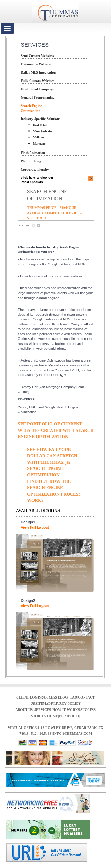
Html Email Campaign (37, 89)
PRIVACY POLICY (66, 703)
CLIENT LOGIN (28, 697)
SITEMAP (43, 703)
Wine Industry (43, 131)
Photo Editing (31, 161)
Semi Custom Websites (37, 55)
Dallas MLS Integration (38, 72)
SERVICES (42, 710)
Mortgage (39, 143)
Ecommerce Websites (36, 64)
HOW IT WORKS (66, 710)
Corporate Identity (35, 169)
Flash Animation (33, 152)
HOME (52, 716)
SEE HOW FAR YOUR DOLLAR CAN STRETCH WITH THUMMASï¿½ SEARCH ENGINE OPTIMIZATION (52, 462)
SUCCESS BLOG (55, 697)
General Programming (38, 97)
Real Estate (40, 125)
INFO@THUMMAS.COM (72, 733)
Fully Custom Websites (37, 80)
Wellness (38, 137)
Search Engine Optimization (31, 108)
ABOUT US (24, 710)
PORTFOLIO (69, 716)
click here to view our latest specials (37, 180)
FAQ (73, 697)
